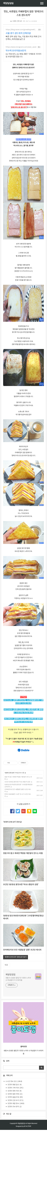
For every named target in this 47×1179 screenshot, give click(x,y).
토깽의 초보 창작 (14, 1107)
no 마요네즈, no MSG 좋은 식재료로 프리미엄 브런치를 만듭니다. (23, 55)
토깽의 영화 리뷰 (14, 1091)
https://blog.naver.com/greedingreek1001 (21, 30)
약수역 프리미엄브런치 (16, 50)
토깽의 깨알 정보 (15, 1104)
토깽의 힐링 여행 (14, 1094)
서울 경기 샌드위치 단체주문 (18, 33)
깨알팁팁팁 (8, 3)
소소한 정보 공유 (13, 1081)
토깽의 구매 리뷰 (15, 1088)
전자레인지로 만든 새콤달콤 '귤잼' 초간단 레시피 (22, 950)
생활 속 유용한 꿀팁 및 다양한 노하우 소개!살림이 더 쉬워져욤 (18, 979)
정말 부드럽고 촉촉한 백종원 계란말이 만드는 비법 (23, 853)
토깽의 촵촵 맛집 (15, 1097)
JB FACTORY (27, 1126)
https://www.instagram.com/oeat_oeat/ (21, 47)
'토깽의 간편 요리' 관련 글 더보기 (15, 957)
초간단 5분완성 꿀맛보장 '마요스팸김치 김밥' (17, 782)
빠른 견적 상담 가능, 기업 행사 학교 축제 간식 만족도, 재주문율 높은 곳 (23, 38)
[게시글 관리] (15, 763)
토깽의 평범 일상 (14, 1085)
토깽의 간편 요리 (17, 21)
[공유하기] (11, 763)
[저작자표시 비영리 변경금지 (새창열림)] (31, 763)
